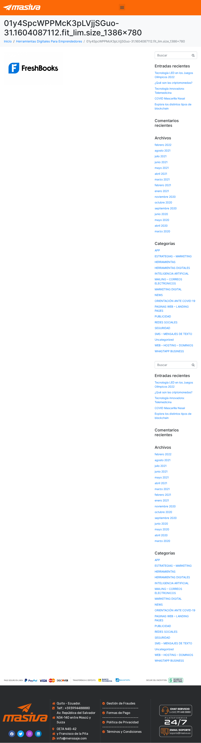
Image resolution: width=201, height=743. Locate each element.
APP (157, 250)
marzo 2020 (162, 231)
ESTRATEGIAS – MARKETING (173, 256)
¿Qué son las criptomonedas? (173, 82)
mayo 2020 (162, 220)
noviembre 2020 (165, 196)
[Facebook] (11, 733)
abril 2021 (161, 173)
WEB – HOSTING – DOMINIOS (174, 345)
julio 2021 (161, 156)
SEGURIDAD (162, 328)
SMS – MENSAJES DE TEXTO (173, 334)
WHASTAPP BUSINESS (169, 351)
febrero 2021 (163, 185)
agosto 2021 (163, 150)
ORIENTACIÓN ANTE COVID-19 (175, 301)
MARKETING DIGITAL (168, 289)
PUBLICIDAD (163, 316)
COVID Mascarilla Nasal (170, 98)
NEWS (159, 295)
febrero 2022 (163, 144)
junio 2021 (161, 162)
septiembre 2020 (166, 208)
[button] (122, 7)
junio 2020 (161, 214)
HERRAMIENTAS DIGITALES (172, 267)
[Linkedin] (38, 733)
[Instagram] (29, 733)
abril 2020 (161, 225)
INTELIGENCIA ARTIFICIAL (172, 273)
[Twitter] (20, 733)
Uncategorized (164, 339)
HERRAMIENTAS (165, 262)
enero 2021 (162, 191)
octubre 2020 (163, 202)
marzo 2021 (162, 179)
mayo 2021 (162, 167)
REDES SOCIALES (166, 322)
